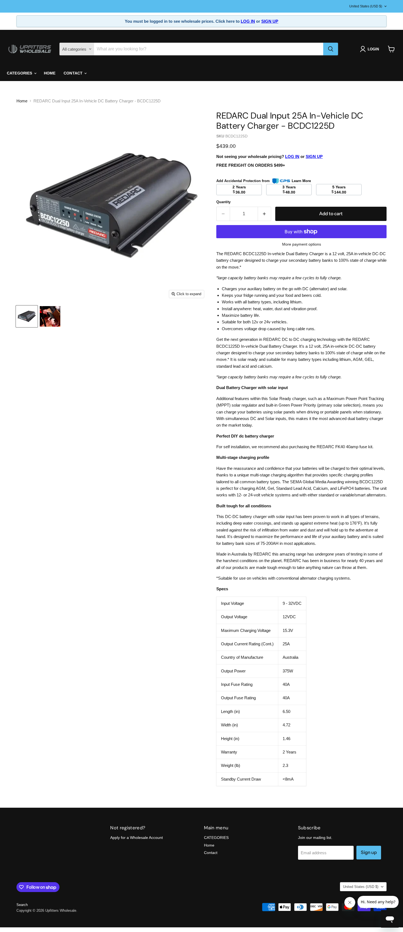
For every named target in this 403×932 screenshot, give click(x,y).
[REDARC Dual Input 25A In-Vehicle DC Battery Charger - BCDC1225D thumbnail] (27, 316)
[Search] (330, 49)
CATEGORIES (20, 73)
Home (50, 73)
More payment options (301, 244)
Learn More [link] (301, 181)
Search (22, 905)
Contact (74, 73)
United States (365, 6)
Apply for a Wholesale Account (136, 837)
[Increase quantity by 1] (264, 214)
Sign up (369, 852)
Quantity (223, 202)
